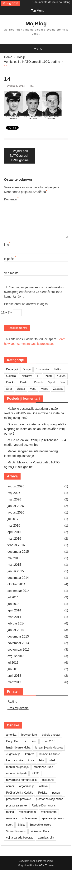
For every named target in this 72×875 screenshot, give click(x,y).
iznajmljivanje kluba (18, 747)
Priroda (38, 382)
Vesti (33, 388)
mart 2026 (14, 499)
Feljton (58, 369)
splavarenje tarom (53, 818)
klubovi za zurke (49, 754)
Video (44, 388)
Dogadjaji (12, 369)
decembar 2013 (18, 636)
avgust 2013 (15, 656)
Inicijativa (26, 375)
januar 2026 (15, 506)
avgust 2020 (15, 512)
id (26, 741)
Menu (38, 48)
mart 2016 (14, 538)
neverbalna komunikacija (21, 779)
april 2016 (14, 532)
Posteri (24, 382)
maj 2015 (13, 558)
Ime (6, 244)
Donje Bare (13, 741)
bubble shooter (51, 734)
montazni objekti (16, 773)
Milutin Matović (17, 462)
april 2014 (14, 610)
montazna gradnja (17, 766)
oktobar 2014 (16, 584)
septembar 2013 (18, 649)
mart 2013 (14, 682)
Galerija (11, 375)
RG (32, 85)
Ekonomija (42, 369)
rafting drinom (27, 811)
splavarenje (29, 818)
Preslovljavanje (18, 708)
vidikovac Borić (40, 831)
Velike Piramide (16, 831)
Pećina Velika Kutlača (19, 792)
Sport (51, 382)
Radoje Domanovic (44, 805)
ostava (43, 786)
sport (9, 824)
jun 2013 (13, 669)
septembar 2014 (18, 590)
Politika (10, 382)
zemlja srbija (46, 837)
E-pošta (9, 259)
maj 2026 (13, 493)
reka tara (11, 818)
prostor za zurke (16, 805)
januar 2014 (15, 630)
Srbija (21, 824)
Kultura (61, 375)
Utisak (21, 388)
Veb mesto (11, 273)
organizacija (26, 786)
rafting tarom (49, 811)
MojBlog (36, 23)
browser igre (29, 734)
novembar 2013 (18, 643)
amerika (11, 734)
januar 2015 (15, 571)
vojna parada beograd (19, 837)
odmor (10, 786)
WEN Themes (46, 865)
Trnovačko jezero (40, 824)
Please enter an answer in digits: (26, 304)
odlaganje (48, 779)
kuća (31, 760)
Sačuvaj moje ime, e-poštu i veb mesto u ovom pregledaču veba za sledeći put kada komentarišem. (34, 292)
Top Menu (37, 10)
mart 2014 (14, 617)
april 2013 (14, 675)
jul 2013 (12, 662)
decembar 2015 (18, 551)
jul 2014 (12, 597)
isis (34, 741)
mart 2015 (14, 564)
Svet (9, 388)
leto (41, 760)
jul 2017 (12, 519)
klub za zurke (14, 760)
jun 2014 (13, 603)
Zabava (58, 388)
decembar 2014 (18, 577)
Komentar (10, 199)
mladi (52, 760)
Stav (62, 382)
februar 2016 (16, 545)
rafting (10, 811)
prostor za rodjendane (49, 799)
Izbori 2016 (48, 741)
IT (38, 375)
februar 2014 (16, 623)
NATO (35, 773)
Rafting (12, 701)
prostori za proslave (18, 799)
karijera (29, 754)
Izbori (48, 375)
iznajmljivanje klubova (49, 747)
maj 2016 (13, 525)
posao (56, 792)
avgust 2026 (15, 486)
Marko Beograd (17, 451)
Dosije (27, 369)
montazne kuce (43, 766)
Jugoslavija (13, 754)
